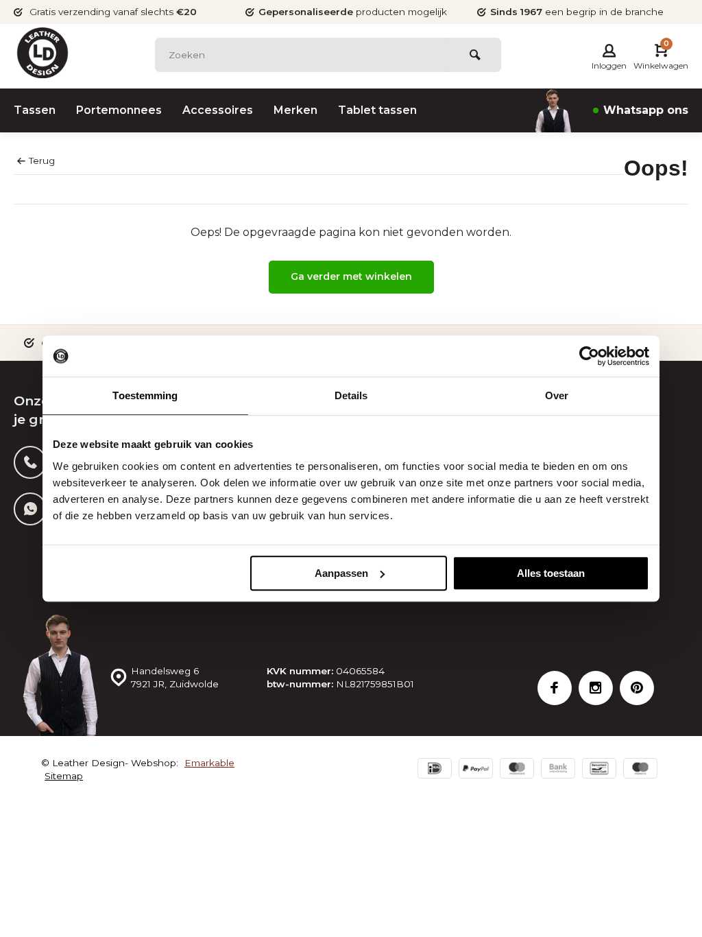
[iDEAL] (434, 770)
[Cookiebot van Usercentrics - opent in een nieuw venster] (589, 356)
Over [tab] (556, 395)
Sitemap (64, 775)
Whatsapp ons (645, 110)
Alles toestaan (551, 573)
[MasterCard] (517, 770)
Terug (42, 160)
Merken (295, 110)
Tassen (35, 110)
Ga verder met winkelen (351, 276)
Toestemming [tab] (145, 395)
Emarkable (209, 762)
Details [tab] (351, 395)
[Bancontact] (599, 770)
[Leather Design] (42, 53)
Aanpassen (341, 573)
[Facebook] (554, 688)
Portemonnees (119, 110)
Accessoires (217, 110)
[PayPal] (476, 770)
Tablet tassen (377, 110)
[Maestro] (640, 770)
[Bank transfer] (558, 770)
